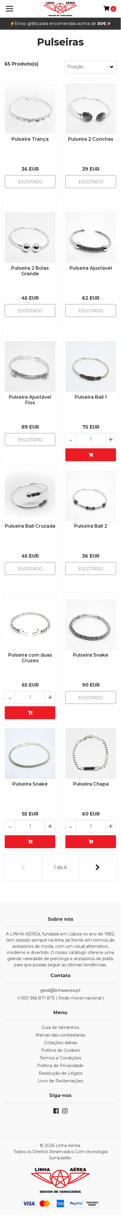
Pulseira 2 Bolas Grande (30, 270)
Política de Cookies (60, 1050)
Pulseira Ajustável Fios (30, 399)
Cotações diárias (60, 1042)
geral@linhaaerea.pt (60, 990)
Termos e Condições (60, 1058)
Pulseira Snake (90, 655)
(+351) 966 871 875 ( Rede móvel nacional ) (60, 998)
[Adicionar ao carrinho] (90, 454)
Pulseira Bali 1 (91, 397)
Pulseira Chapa (91, 784)
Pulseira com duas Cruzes (30, 657)
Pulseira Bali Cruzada (30, 526)
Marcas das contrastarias (60, 1035)
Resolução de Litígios (60, 1073)
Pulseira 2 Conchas (90, 139)
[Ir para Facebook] (56, 1112)
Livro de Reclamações (60, 1081)
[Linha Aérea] (60, 9)
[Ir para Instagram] (64, 1112)
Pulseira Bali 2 (90, 526)
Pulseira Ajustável (90, 268)
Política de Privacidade (60, 1065)
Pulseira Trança (30, 139)
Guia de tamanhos (60, 1027)
